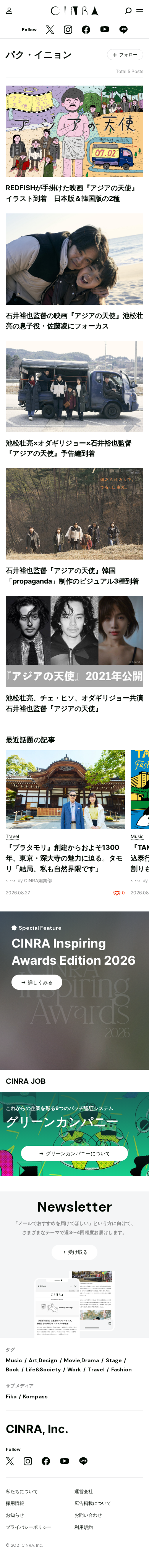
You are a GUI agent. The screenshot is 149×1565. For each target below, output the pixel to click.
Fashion (121, 1369)
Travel (96, 1369)
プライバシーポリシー (29, 1527)
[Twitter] (50, 30)
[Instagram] (68, 30)
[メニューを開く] (140, 10)
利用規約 (83, 1527)
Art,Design (43, 1360)
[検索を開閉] (128, 10)
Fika (11, 1396)
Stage (114, 1360)
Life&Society (43, 1369)
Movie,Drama (81, 1360)
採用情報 (15, 1503)
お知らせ (15, 1515)
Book (12, 1369)
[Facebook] (86, 30)
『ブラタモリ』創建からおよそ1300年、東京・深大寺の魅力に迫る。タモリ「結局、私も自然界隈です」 (64, 857)
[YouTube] (105, 30)
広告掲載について (92, 1503)
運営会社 (83, 1491)
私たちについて (22, 1491)
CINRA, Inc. (37, 1429)
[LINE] (123, 30)
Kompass (35, 1396)
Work (74, 1369)
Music (14, 1360)
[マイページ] (9, 10)
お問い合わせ (88, 1515)
